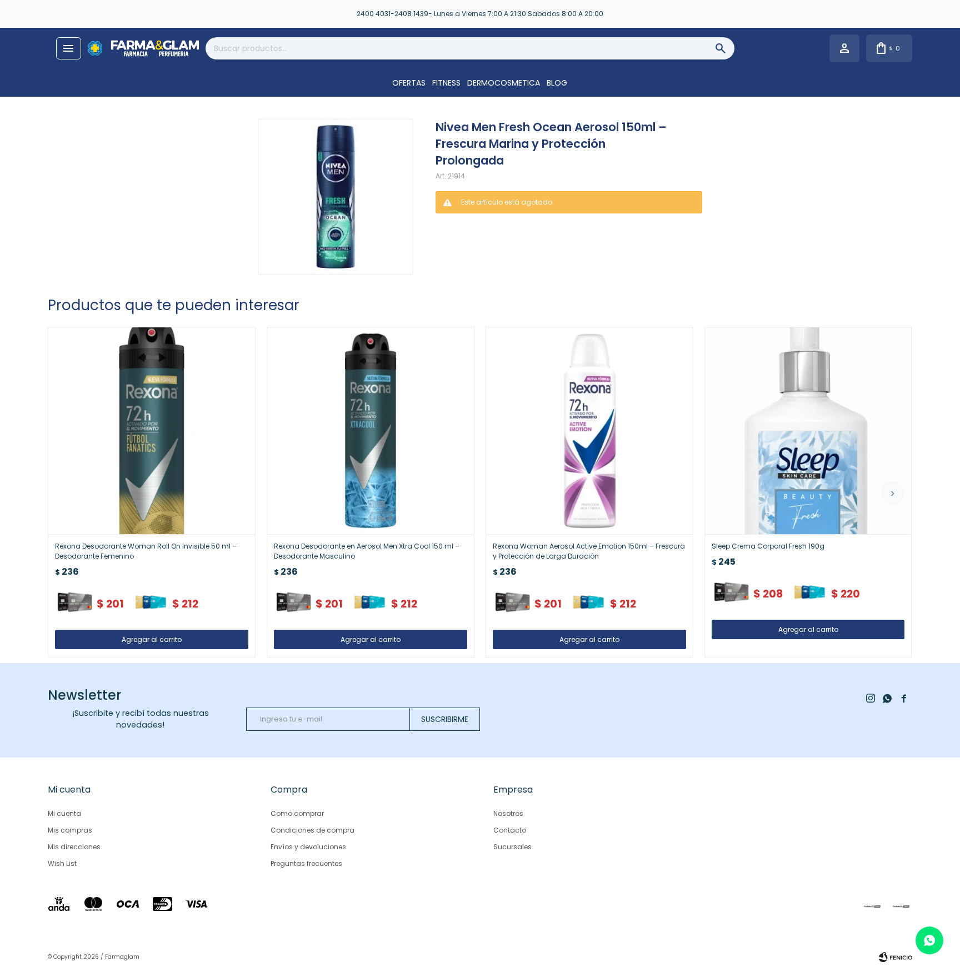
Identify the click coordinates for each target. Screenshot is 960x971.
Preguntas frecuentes (306, 863)
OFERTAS (409, 82)
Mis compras (70, 830)
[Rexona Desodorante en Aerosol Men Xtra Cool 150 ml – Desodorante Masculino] (370, 430)
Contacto (509, 830)
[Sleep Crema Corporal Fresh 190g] (808, 430)
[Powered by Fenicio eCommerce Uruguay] (895, 957)
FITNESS (446, 82)
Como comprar (297, 813)
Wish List (62, 863)
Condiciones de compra (312, 830)
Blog (557, 82)
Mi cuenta (64, 813)
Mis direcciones (74, 847)
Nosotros (508, 813)
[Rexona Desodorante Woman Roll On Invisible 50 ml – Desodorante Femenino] (151, 430)
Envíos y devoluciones (308, 847)
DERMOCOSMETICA (503, 82)
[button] (893, 493)
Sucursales (512, 847)
